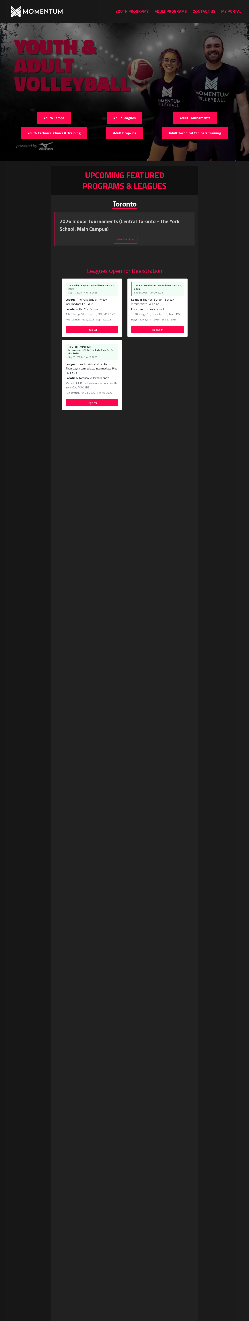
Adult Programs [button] (171, 11)
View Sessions (125, 239)
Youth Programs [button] (132, 11)
